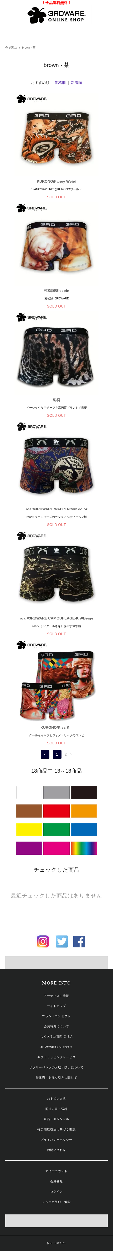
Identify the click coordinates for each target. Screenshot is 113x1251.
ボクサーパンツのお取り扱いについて (56, 1067)
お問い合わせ (56, 1149)
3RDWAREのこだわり (56, 1046)
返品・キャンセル (56, 1119)
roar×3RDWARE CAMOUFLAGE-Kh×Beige (56, 618)
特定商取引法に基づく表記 (56, 1129)
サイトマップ (56, 1005)
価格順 (60, 82)
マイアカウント (56, 1171)
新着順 (76, 82)
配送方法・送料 (56, 1108)
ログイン (56, 1191)
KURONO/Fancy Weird (56, 181)
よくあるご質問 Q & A (56, 1036)
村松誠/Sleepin (56, 290)
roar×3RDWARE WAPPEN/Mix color (56, 509)
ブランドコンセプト (56, 1016)
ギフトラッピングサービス (56, 1057)
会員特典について (56, 1026)
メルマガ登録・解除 (56, 1201)
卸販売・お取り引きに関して (56, 1077)
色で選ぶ (11, 47)
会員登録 (56, 1181)
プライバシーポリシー (56, 1139)
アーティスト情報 (56, 995)
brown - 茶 (28, 47)
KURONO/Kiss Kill (56, 727)
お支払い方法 (56, 1098)
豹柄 (56, 400)
